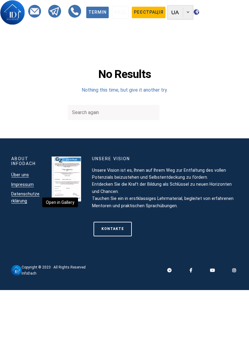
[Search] (170, 112)
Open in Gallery (60, 202)
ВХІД (120, 12)
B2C (80, 44)
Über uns (20, 174)
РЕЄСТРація (148, 12)
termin (97, 12)
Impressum (22, 184)
